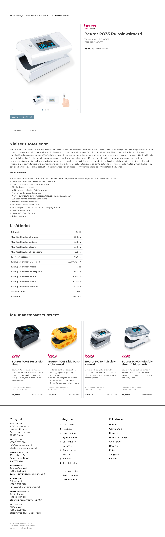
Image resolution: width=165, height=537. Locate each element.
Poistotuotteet (70, 479)
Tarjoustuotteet (71, 475)
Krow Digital (27, 528)
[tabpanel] (45, 59)
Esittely (17, 130)
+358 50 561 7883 (18, 497)
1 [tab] (42, 109)
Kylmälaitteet (70, 437)
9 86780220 (20, 510)
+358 (12, 510)
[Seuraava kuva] (76, 110)
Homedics (114, 433)
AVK (12, 16)
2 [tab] (45, 109)
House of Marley (118, 437)
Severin (113, 458)
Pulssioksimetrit (33, 16)
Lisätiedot (32, 130)
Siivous (66, 454)
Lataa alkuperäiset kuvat (22, 117)
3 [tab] (48, 109)
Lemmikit (68, 446)
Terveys (19, 16)
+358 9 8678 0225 (18, 484)
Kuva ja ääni (69, 433)
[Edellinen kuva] (14, 110)
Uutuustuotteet (71, 471)
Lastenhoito (69, 441)
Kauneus (67, 429)
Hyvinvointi (69, 424)
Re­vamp (113, 446)
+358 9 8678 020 (18, 442)
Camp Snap (115, 429)
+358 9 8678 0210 (18, 471)
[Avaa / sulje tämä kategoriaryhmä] (60, 424)
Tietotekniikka (70, 463)
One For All (115, 441)
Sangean (114, 454)
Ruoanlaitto (69, 450)
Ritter (112, 450)
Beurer (113, 424)
